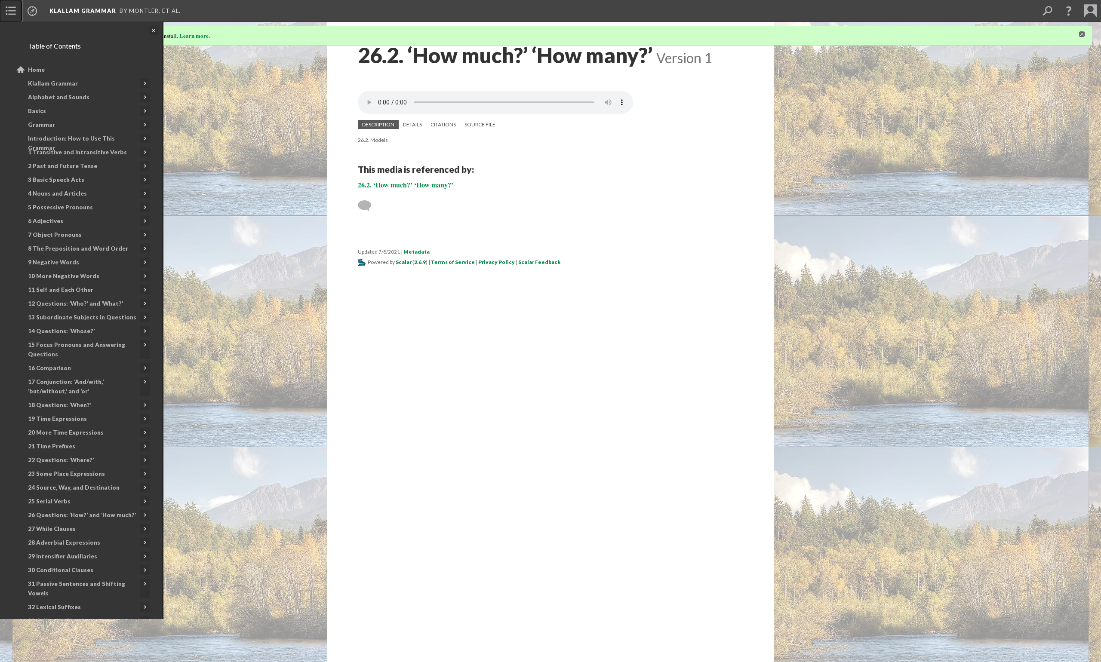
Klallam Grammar (53, 83)
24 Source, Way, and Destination (74, 487)
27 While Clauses (52, 528)
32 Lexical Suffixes (54, 607)
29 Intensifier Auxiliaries (62, 556)
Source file (479, 124)
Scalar (404, 262)
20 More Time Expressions (66, 432)
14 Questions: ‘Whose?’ (61, 331)
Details (412, 124)
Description (378, 124)
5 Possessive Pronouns (60, 207)
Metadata (416, 251)
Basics (37, 110)
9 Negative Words (53, 262)
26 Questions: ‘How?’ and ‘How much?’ (82, 515)
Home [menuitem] (36, 69)
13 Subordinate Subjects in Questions (82, 317)
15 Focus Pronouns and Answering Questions (76, 349)
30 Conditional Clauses (60, 570)
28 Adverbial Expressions (64, 542)
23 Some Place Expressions (66, 473)
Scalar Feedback (539, 262)
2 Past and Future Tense (62, 165)
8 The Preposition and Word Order (78, 248)
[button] (1068, 10)
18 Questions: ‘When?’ (59, 404)
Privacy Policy (496, 262)
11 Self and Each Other (60, 289)
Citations (443, 124)
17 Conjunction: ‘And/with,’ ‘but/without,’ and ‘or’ (66, 386)
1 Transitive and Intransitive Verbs (77, 152)
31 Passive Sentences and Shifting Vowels (76, 588)
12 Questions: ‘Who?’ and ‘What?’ (75, 303)
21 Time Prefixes (51, 446)
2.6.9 (420, 262)
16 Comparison (49, 368)
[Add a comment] (368, 205)
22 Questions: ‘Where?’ (61, 460)
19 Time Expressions (57, 418)
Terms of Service (453, 262)
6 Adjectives (45, 221)
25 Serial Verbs (49, 501)
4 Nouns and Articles (57, 193)
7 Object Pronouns (55, 234)
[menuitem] (11, 10)
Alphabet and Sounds (58, 97)
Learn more (194, 35)
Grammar (41, 124)
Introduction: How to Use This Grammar (71, 143)
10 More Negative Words (63, 276)
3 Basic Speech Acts (56, 179)
